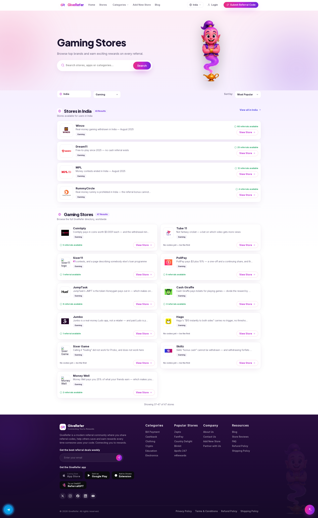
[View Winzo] (159, 130)
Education (151, 450)
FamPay (178, 436)
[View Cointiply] (107, 237)
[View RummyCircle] (159, 193)
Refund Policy (240, 446)
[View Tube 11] (210, 237)
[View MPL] (159, 172)
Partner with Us (212, 446)
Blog (157, 4)
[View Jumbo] (107, 326)
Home (91, 4)
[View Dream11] (159, 151)
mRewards (180, 455)
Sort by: (228, 94)
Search (142, 65)
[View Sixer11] (107, 267)
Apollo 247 (180, 450)
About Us (208, 431)
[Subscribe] (119, 458)
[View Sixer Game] (107, 355)
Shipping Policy (241, 450)
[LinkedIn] (85, 496)
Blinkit (177, 446)
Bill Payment (152, 431)
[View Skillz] (210, 355)
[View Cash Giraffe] (210, 296)
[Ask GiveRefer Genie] (310, 510)
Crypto (149, 446)
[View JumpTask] (107, 296)
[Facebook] (78, 496)
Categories (119, 4)
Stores (103, 4)
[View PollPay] (210, 267)
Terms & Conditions (206, 511)
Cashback (151, 436)
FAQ (234, 441)
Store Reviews (240, 436)
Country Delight (183, 441)
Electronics (151, 455)
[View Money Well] (107, 385)
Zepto (177, 431)
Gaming (81, 134)
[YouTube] (93, 496)
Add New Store (142, 4)
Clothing (150, 441)
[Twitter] (63, 496)
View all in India (249, 110)
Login (214, 4)
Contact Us (209, 436)
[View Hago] (210, 326)
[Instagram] (70, 496)
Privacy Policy (184, 511)
